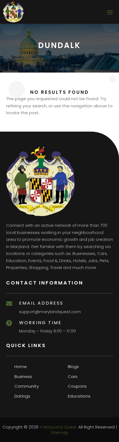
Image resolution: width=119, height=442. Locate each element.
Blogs (73, 366)
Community (26, 386)
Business (23, 376)
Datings (22, 396)
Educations (79, 396)
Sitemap (59, 432)
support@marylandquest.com (50, 312)
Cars (72, 376)
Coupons (77, 386)
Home (20, 366)
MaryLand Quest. (60, 427)
